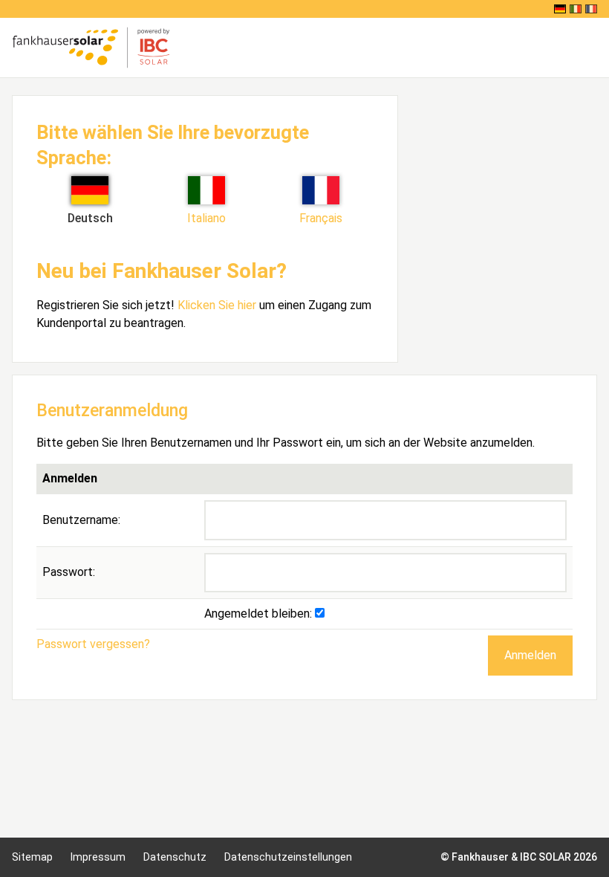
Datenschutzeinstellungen (288, 857)
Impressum (98, 857)
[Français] (591, 8)
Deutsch (90, 218)
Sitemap (32, 857)
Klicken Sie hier (217, 305)
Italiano (206, 218)
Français (320, 218)
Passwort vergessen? (93, 644)
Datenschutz (174, 857)
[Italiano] (576, 8)
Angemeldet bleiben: (259, 613)
